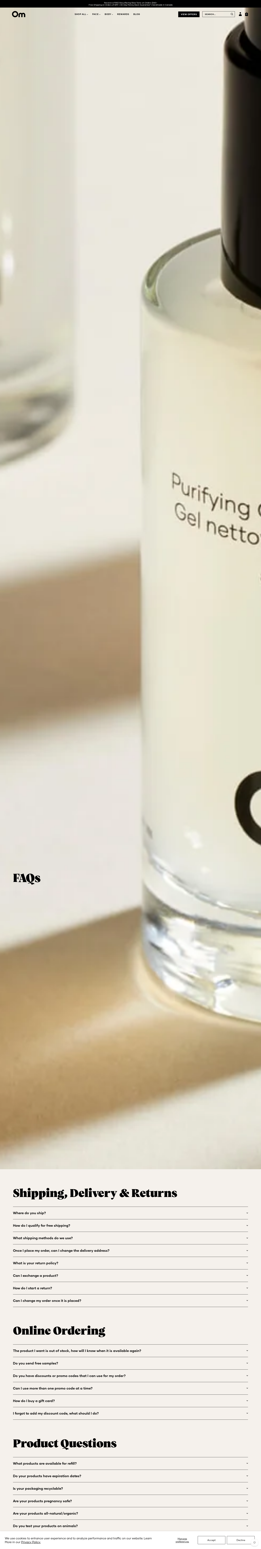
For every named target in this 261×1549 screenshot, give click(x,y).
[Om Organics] (27, 14)
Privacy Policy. (31, 1542)
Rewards (123, 14)
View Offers (189, 14)
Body (108, 14)
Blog (136, 14)
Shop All (80, 14)
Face (95, 14)
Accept (211, 1540)
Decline (241, 1540)
